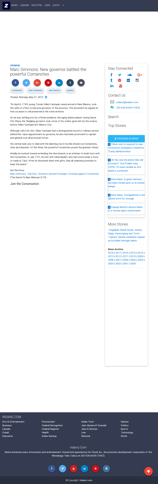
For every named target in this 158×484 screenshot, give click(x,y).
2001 (125, 263)
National (85, 435)
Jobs (47, 5)
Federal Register (50, 428)
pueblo (70, 90)
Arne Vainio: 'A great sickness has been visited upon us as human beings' (126, 183)
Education (7, 435)
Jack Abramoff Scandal (93, 425)
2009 (140, 256)
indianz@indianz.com (127, 102)
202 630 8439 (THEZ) (128, 107)
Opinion (15, 65)
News (14, 5)
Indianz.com (86, 480)
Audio (56, 5)
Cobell (5, 432)
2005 (133, 259)
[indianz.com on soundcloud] (130, 75)
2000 (133, 263)
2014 (140, 252)
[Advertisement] (79, 38)
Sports (124, 428)
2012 (118, 256)
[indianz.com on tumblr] (112, 80)
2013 (111, 256)
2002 (118, 263)
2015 (133, 252)
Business (7, 425)
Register (36, 5)
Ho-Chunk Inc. (95, 452)
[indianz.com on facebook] (112, 75)
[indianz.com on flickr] (129, 80)
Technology (127, 432)
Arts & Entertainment (13, 421)
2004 (140, 259)
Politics (125, 425)
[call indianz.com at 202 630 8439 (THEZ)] (112, 107)
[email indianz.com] (112, 101)
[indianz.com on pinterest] (120, 80)
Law (83, 432)
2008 (111, 259)
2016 (125, 252)
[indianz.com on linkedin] (112, 85)
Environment (48, 421)
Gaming (24, 5)
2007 (118, 259)
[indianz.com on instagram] (137, 80)
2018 (111, 252)
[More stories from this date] (46, 97)
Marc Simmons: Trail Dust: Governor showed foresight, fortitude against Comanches (54, 173)
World (124, 435)
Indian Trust (87, 421)
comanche (17, 90)
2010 (133, 256)
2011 (125, 256)
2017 (118, 252)
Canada (6, 428)
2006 (125, 259)
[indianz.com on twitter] (120, 75)
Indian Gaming (49, 435)
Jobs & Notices (89, 428)
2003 (111, 263)
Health (45, 432)
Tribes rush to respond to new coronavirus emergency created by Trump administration (126, 147)
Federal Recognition (52, 425)
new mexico (54, 90)
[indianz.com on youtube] (121, 85)
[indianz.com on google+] (139, 75)
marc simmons (35, 90)
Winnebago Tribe (61, 455)
